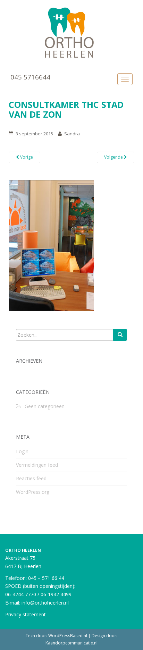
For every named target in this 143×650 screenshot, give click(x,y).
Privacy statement (25, 614)
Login (22, 451)
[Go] (120, 335)
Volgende (114, 157)
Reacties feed (31, 478)
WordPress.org (32, 492)
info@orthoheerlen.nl (45, 602)
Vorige (26, 157)
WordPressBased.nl (67, 636)
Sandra (72, 133)
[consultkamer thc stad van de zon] (51, 245)
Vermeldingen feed (37, 465)
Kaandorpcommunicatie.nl (71, 643)
